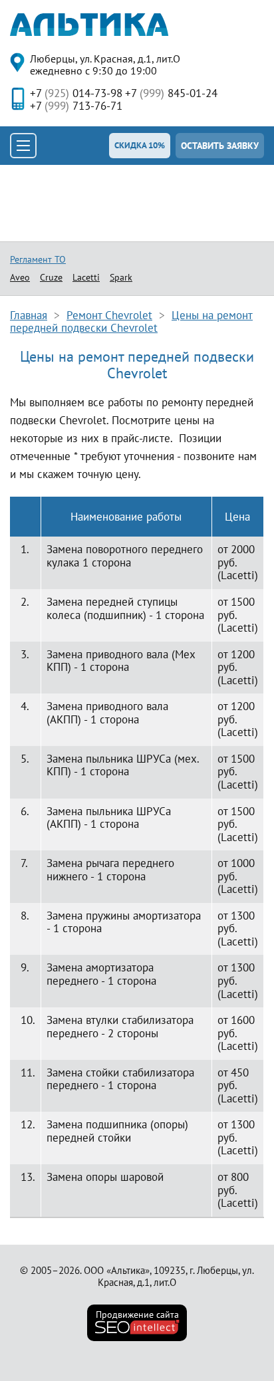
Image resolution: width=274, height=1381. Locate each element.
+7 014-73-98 (76, 93)
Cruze (51, 277)
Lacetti (86, 277)
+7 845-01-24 (171, 93)
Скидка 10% (139, 145)
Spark (121, 277)
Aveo (20, 277)
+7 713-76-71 (76, 105)
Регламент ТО (38, 259)
